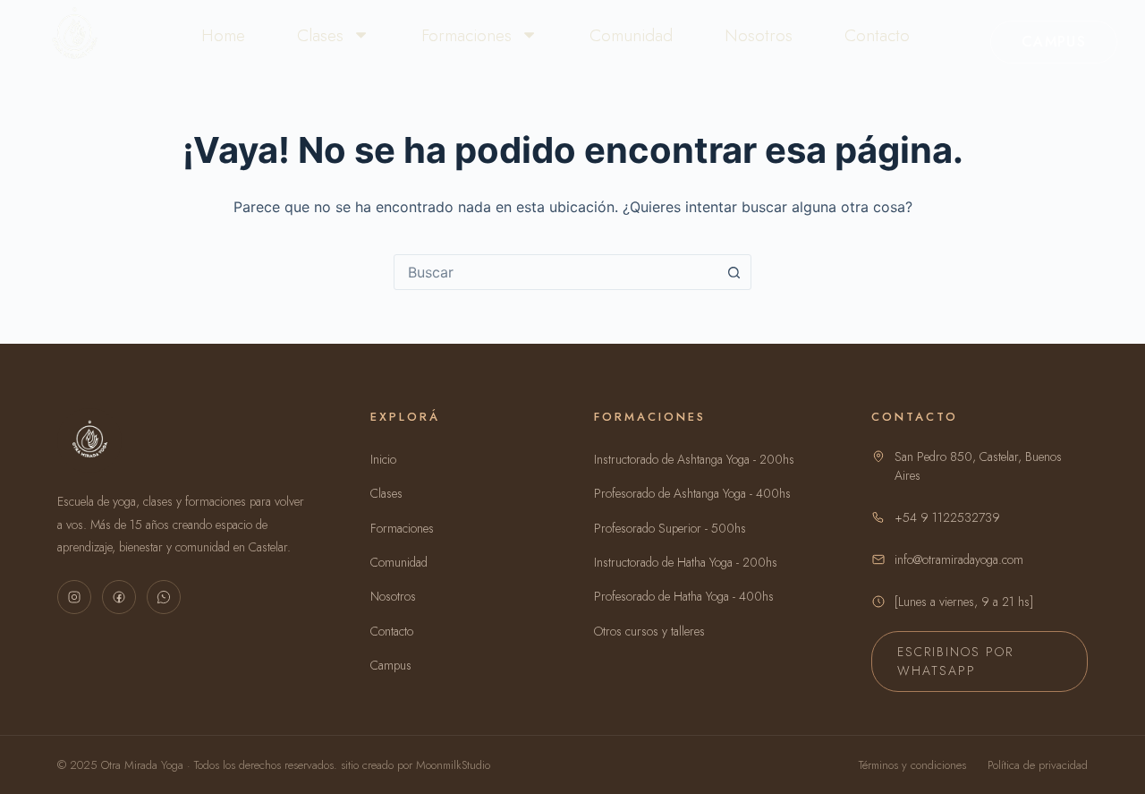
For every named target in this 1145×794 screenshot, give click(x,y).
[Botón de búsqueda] (734, 272)
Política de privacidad (1038, 764)
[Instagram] (74, 597)
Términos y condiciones (912, 764)
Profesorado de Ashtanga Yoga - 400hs (692, 493)
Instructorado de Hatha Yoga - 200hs (685, 562)
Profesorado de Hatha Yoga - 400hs (684, 596)
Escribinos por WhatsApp (955, 661)
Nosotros (759, 34)
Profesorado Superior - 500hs (670, 528)
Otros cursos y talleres (649, 631)
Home (223, 34)
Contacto (877, 34)
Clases (320, 34)
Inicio (383, 459)
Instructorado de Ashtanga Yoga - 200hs (694, 459)
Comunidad (631, 34)
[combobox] (555, 272)
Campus (1054, 41)
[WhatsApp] (164, 597)
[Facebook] (119, 597)
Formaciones (466, 34)
